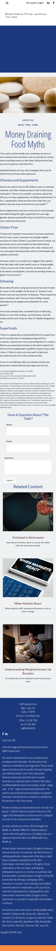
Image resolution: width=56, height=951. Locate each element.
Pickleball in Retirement (28, 537)
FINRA (23, 830)
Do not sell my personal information (26, 819)
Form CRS (11, 740)
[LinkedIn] (48, 2)
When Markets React (28, 603)
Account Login (35, 2)
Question (8, 458)
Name (9, 424)
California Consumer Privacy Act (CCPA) (34, 811)
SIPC (28, 830)
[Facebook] (53, 2)
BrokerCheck (14, 751)
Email (9, 441)
